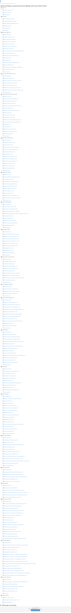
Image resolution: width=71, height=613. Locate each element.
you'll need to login (39, 608)
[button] (0, 0)
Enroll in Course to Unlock (35, 610)
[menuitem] (0, 2)
